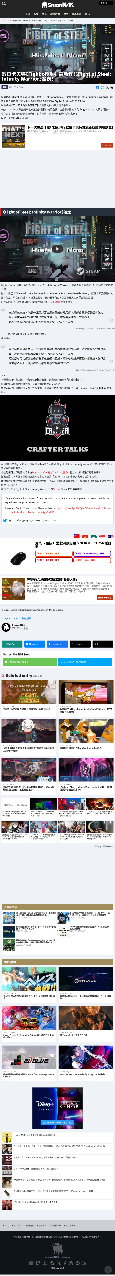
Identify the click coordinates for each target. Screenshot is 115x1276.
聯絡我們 (30, 1225)
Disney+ (110, 846)
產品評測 (76, 14)
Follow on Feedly (18, 662)
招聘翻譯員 (70, 1225)
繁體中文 (104, 3)
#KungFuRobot (100, 508)
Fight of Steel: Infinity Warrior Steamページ (98, 328)
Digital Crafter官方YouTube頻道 (49, 472)
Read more (103, 597)
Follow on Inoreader (74, 662)
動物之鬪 (26, 618)
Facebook (56, 643)
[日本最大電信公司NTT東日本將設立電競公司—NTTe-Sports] (86, 979)
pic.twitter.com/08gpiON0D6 (39, 512)
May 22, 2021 (51, 521)
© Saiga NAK (57, 1268)
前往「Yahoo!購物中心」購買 (91, 554)
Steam (56, 301)
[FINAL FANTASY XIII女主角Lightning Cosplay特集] (86, 1057)
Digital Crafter (11, 618)
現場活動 (55, 14)
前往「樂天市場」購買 (49, 560)
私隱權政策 (56, 1225)
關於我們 (17, 1225)
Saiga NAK (57, 4)
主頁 (27, 14)
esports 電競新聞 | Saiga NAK (57, 1257)
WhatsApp (11, 643)
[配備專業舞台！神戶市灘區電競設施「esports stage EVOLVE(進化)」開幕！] (29, 1057)
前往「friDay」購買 (86, 560)
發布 (44, 14)
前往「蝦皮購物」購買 (49, 554)
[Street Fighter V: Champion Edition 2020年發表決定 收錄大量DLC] (29, 1018)
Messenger (34, 643)
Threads (78, 643)
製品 (65, 14)
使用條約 (42, 1225)
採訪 (87, 14)
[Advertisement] (57, 182)
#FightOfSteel (85, 508)
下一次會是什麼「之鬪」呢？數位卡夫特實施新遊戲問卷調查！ (57, 136)
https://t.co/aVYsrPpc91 (65, 508)
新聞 (36, 14)
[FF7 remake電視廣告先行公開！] (86, 1018)
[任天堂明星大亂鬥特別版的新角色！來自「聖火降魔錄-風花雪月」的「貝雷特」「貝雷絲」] (29, 979)
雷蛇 (99, 846)
